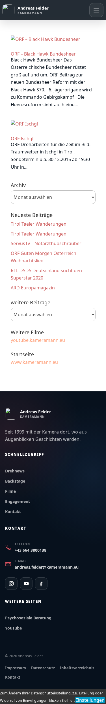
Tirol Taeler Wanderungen (38, 224)
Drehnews (15, 471)
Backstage (15, 481)
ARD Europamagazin (33, 288)
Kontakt (13, 511)
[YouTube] (26, 583)
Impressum (15, 667)
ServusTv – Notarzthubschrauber (46, 243)
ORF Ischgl (22, 138)
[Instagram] (11, 583)
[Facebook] (41, 583)
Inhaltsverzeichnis (77, 667)
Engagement (17, 501)
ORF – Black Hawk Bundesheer (43, 54)
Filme (10, 491)
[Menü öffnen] (96, 10)
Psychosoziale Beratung (28, 618)
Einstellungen (90, 700)
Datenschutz (43, 667)
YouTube (13, 628)
